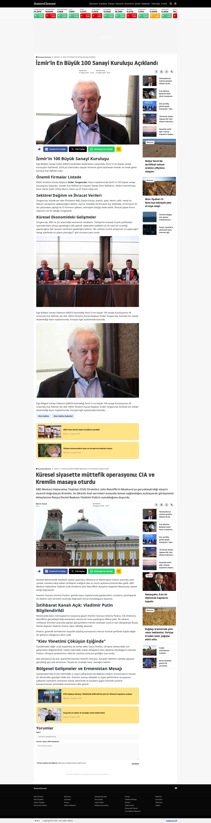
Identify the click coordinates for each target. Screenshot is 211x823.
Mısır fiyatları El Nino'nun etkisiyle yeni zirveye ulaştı (158, 203)
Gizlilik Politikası (131, 799)
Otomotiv (158, 799)
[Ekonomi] (159, 148)
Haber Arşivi (129, 805)
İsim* (38, 732)
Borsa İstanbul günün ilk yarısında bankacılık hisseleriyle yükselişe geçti (165, 663)
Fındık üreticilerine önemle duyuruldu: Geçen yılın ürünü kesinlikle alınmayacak (166, 650)
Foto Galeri (99, 799)
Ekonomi (57, 57)
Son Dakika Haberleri (132, 811)
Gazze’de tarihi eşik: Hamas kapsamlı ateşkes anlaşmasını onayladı (166, 131)
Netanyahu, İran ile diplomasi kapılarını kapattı (156, 598)
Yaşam (157, 805)
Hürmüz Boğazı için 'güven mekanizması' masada (165, 217)
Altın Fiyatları (38, 799)
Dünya (56, 469)
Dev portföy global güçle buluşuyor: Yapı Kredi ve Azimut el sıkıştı (166, 106)
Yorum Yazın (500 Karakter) (47, 741)
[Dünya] (159, 581)
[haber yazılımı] (171, 820)
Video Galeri (99, 802)
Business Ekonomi (44, 57)
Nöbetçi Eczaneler (101, 805)
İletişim (127, 802)
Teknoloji (158, 802)
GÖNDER (135, 764)
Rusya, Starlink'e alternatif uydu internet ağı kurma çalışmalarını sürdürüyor (166, 230)
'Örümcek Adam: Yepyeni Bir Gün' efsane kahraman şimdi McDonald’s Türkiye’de (166, 119)
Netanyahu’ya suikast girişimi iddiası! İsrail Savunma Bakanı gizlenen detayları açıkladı (166, 81)
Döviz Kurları (38, 797)
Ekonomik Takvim (40, 805)
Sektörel (158, 797)
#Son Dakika (43, 416)
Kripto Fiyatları (39, 802)
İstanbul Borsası (101, 797)
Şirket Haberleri (70, 805)
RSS (38, 820)
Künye (127, 797)
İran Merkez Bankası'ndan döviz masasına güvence (165, 93)
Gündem (67, 799)
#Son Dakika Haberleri (63, 416)
